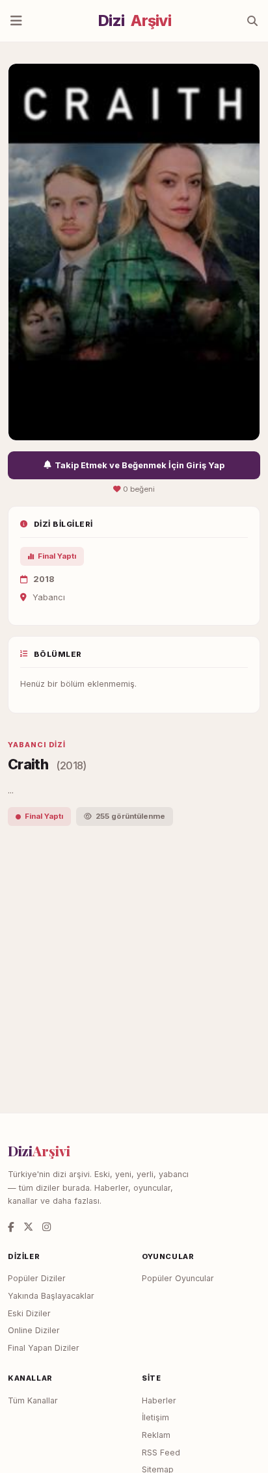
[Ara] (252, 21)
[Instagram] (46, 1227)
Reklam (156, 1435)
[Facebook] (11, 1227)
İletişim (155, 1417)
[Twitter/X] (28, 1227)
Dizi (134, 21)
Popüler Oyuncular (178, 1278)
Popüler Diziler (37, 1278)
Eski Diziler (29, 1313)
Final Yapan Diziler (43, 1348)
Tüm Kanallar (33, 1400)
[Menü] (16, 21)
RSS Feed (161, 1452)
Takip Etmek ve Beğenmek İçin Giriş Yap (139, 465)
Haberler (159, 1400)
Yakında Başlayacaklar (51, 1296)
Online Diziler (34, 1330)
